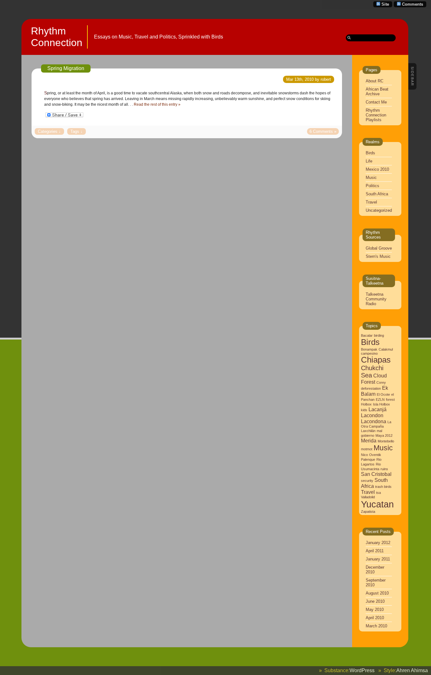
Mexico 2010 (377, 169)
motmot (366, 449)
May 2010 (375, 609)
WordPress (362, 670)
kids (364, 410)
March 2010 (376, 626)
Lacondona (373, 421)
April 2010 (375, 617)
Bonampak (369, 349)
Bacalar (367, 335)
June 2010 (375, 601)
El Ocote (383, 394)
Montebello (386, 441)
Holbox (366, 404)
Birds (370, 153)
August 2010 (377, 593)
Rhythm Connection (56, 36)
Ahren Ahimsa (412, 670)
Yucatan (377, 504)
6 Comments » (323, 131)
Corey (381, 382)
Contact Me (376, 102)
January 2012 (378, 542)
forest (390, 399)
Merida (368, 440)
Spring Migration (65, 68)
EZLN (380, 399)
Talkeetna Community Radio (376, 299)
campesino (369, 353)
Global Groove (379, 248)
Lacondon (372, 415)
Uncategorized (379, 210)
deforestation (371, 388)
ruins (384, 469)
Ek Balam (374, 391)
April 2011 (375, 550)
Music (371, 177)
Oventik (375, 455)
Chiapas (376, 359)
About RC (374, 81)
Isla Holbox (381, 404)
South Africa (377, 194)
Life (369, 161)
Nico (364, 455)
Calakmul (386, 349)
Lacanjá (378, 409)
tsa (378, 492)
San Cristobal (376, 474)
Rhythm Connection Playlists (376, 115)
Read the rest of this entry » (157, 104)
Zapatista (368, 511)
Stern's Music (378, 256)
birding (379, 335)
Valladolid (368, 497)
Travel (371, 202)
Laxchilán (368, 431)
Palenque (368, 459)
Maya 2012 (384, 435)
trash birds (383, 486)
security (367, 481)
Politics (372, 185)
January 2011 (378, 559)
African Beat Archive (377, 91)
